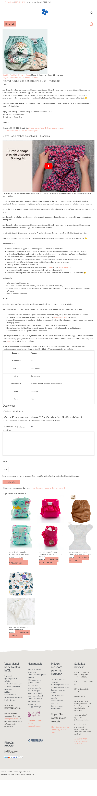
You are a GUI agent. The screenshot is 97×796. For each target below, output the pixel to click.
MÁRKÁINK (15, 75)
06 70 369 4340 (20, 2)
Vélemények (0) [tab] (33, 130)
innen (9, 341)
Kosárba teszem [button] (79, 558)
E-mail (5, 469)
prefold (66, 267)
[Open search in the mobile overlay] (91, 13)
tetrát (60, 267)
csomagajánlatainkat (11, 719)
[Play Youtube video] (48, 166)
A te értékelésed (9, 427)
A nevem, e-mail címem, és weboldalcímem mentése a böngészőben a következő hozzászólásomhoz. (42, 476)
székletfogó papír (60, 317)
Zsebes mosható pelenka (28, 78)
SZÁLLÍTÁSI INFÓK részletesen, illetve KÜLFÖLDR (81, 741)
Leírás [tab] (9, 130)
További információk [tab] (20, 130)
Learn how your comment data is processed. (48, 488)
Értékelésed (8, 430)
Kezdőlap (6, 75)
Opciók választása (16, 561)
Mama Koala (25, 75)
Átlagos (5, 78)
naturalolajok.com (34, 726)
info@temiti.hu (9, 2)
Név (5, 461)
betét (51, 267)
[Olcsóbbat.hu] (35, 739)
